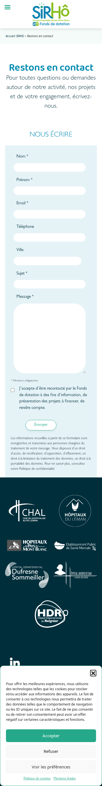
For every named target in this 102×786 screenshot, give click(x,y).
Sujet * (21, 274)
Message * (25, 297)
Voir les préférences (51, 767)
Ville (20, 250)
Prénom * (24, 180)
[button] (93, 673)
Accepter (51, 735)
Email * (22, 203)
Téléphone (25, 227)
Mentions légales (65, 779)
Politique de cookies (37, 779)
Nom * (22, 157)
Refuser (51, 751)
